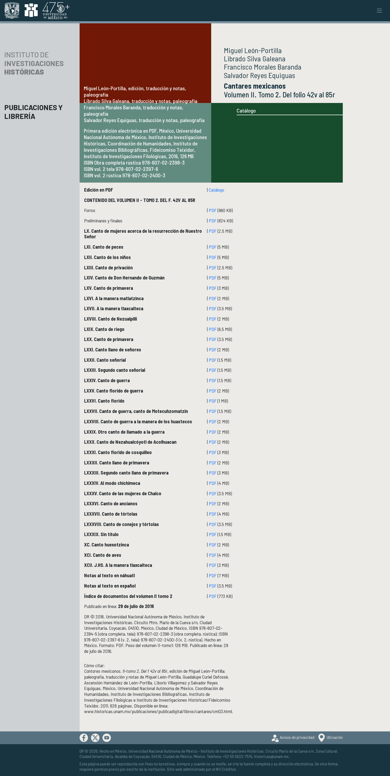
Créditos (229, 768)
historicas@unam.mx (271, 756)
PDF (212, 210)
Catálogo (246, 110)
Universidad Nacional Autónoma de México (163, 750)
